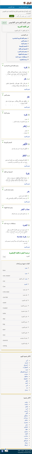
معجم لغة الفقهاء (22, 54)
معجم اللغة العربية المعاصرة (20, 38)
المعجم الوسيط (23, 46)
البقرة (25, 284)
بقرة (26, 268)
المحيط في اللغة (23, 49)
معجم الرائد (24, 43)
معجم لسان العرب (22, 51)
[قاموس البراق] (27, 3)
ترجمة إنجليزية (23, 59)
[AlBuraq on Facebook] (2, 451)
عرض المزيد (27, 89)
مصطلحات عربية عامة (21, 57)
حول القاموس (11, 7)
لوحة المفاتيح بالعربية (23, 7)
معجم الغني (24, 41)
